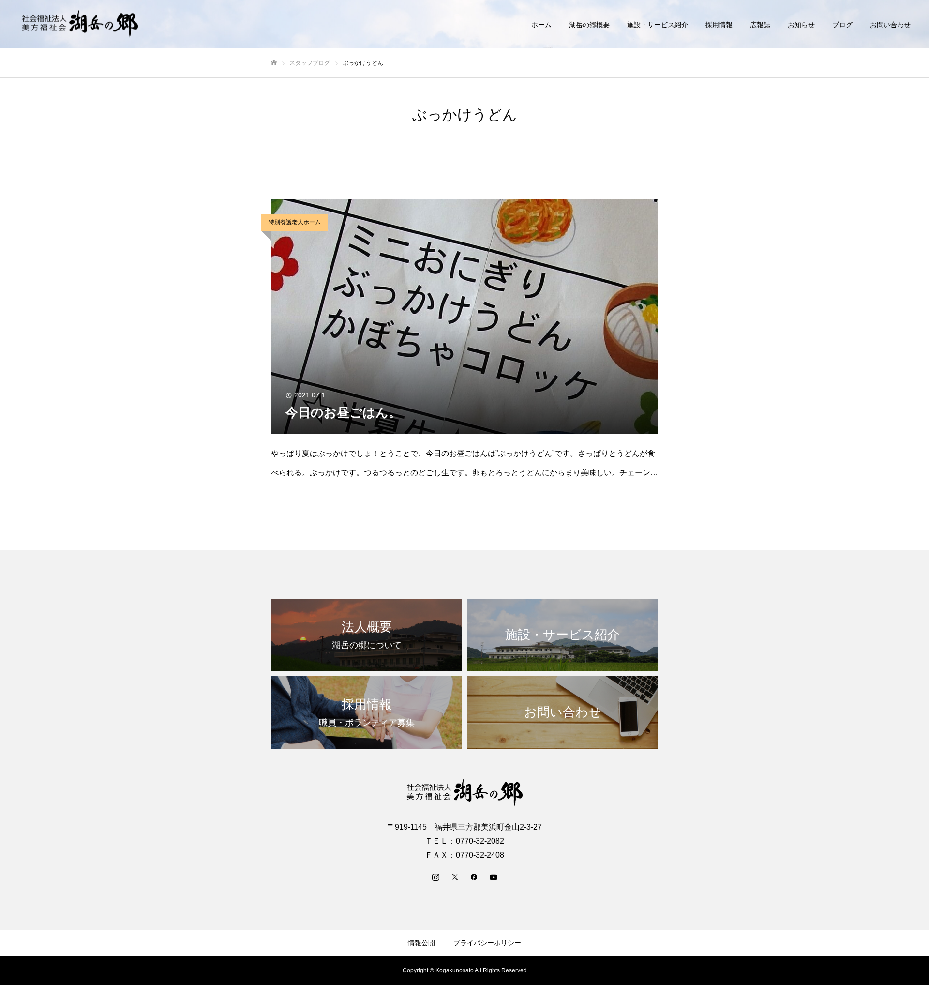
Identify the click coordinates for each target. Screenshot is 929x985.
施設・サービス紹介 (657, 25)
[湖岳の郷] (79, 24)
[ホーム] (274, 63)
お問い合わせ (890, 25)
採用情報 (719, 25)
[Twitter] (455, 876)
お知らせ (801, 25)
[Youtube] (493, 876)
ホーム (541, 25)
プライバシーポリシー (487, 943)
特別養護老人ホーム (295, 222)
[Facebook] (474, 876)
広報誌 (760, 25)
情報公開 (421, 943)
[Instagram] (435, 876)
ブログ (842, 25)
